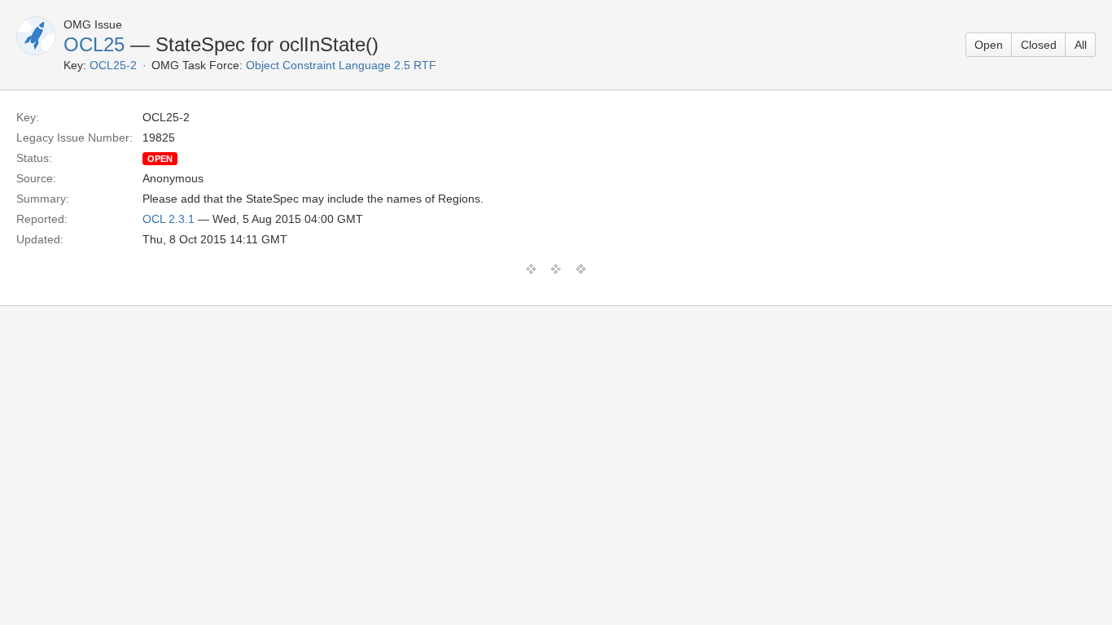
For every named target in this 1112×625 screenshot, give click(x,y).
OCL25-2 (113, 65)
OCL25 (94, 44)
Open (988, 44)
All (1081, 44)
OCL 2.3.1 (168, 218)
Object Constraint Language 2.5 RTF (341, 65)
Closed (1039, 44)
